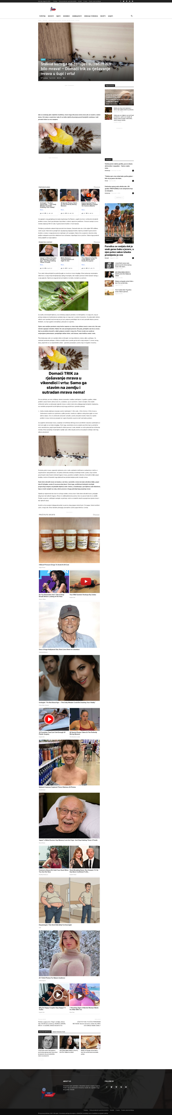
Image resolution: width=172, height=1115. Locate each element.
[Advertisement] (69, 99)
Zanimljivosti (77, 16)
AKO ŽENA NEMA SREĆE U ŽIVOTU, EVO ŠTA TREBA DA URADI (123, 273)
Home (39, 20)
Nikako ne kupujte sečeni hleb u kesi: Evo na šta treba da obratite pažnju (89, 1052)
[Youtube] (132, 1)
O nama (85, 1)
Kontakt (80, 1)
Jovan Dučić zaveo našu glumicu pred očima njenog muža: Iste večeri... (123, 264)
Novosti (51, 16)
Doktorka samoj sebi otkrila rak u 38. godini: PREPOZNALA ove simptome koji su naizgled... (119, 189)
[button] (132, 16)
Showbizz (66, 16)
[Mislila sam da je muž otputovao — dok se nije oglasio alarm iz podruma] (108, 110)
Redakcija (45, 78)
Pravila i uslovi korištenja (95, 1)
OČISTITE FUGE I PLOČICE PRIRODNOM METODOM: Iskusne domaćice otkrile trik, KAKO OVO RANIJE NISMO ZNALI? (87, 1023)
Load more (119, 197)
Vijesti (58, 16)
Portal (107, 103)
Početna (55, 1)
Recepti (103, 16)
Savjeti (110, 16)
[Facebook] (120, 1)
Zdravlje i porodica (91, 16)
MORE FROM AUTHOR (59, 1032)
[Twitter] (123, 1)
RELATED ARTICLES (44, 1032)
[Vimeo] (126, 1)
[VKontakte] (129, 1)
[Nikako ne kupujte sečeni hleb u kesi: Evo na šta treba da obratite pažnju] (91, 1042)
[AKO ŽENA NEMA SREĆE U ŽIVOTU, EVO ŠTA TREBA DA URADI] (69, 1042)
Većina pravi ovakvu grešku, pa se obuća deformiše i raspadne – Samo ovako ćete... (118, 166)
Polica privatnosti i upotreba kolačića (67, 1)
